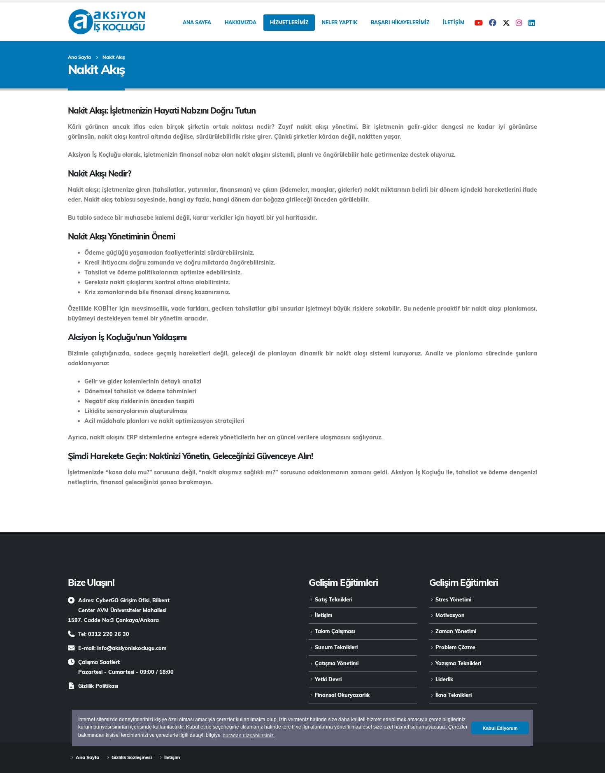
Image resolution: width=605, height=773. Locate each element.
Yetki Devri (328, 679)
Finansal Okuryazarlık (342, 695)
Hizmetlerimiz (289, 22)
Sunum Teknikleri (336, 647)
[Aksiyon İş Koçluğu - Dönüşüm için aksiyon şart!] (107, 22)
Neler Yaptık (339, 22)
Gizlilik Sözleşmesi (132, 757)
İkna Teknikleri (453, 695)
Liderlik (444, 679)
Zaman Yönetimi (455, 631)
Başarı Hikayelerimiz (400, 22)
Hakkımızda (240, 22)
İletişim (453, 22)
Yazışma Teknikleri (458, 663)
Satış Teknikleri (333, 599)
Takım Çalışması (335, 631)
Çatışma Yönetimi (336, 663)
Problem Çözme (455, 647)
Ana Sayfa (197, 22)
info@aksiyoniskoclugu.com (131, 648)
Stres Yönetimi (453, 599)
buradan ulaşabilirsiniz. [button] (249, 735)
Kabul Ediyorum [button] (500, 728)
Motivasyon (450, 615)
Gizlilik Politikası (98, 685)
